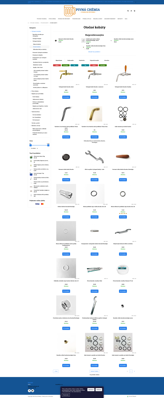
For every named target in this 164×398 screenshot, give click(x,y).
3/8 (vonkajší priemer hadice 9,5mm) (41, 71)
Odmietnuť (91, 389)
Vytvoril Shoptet (132, 396)
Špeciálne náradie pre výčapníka (38, 35)
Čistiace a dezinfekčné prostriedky (38, 102)
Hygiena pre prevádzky (37, 93)
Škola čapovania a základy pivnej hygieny (39, 129)
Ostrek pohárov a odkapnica (40, 87)
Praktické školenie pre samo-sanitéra (40, 133)
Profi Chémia (36, 96)
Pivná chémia (35, 91)
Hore (56, 371)
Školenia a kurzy (36, 125)
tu (80, 391)
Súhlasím (98, 389)
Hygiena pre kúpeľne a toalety (40, 106)
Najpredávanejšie (94, 60)
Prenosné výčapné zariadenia (40, 52)
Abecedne (106, 60)
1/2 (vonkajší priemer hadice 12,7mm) (41, 75)
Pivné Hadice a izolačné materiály (39, 84)
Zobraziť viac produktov (94, 51)
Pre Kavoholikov (37, 114)
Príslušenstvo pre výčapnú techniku (39, 58)
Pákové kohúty (37, 44)
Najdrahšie (82, 60)
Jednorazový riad (37, 108)
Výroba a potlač (36, 123)
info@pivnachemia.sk (33, 386)
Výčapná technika (36, 31)
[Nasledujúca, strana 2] (131, 371)
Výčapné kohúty (37, 41)
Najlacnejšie (70, 60)
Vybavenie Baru (36, 111)
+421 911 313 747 (32, 387)
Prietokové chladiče (38, 55)
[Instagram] (32, 390)
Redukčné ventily (37, 64)
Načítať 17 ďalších (94, 371)
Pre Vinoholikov (37, 117)
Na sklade (34, 148)
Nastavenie (66, 395)
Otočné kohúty (37, 46)
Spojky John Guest (38, 67)
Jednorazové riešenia (38, 99)
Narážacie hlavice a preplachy (41, 62)
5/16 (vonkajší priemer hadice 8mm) (41, 79)
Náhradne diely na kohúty (40, 49)
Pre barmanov (36, 120)
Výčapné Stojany (37, 38)
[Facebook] (29, 390)
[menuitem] (42, 18)
